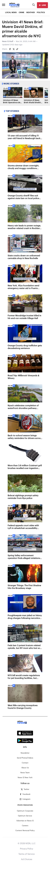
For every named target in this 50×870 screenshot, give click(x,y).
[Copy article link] (17, 49)
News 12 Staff (7, 41)
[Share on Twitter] (14, 49)
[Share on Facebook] (10, 49)
